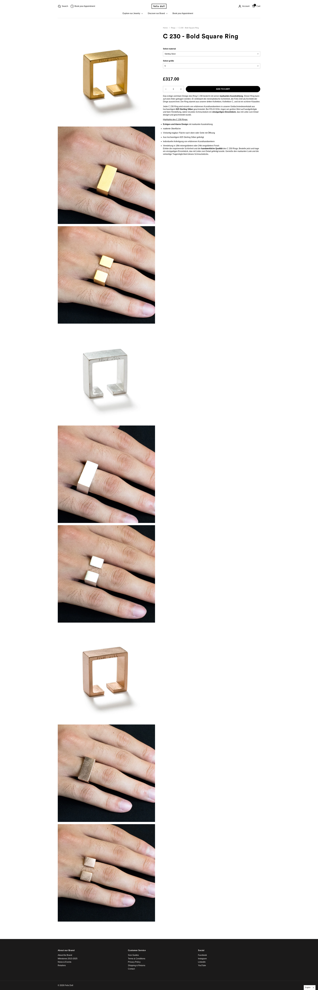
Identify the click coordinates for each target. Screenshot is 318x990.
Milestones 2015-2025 (67, 959)
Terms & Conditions (136, 959)
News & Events (64, 962)
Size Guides (133, 955)
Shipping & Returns (136, 965)
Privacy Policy (134, 962)
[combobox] (310, 987)
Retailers (62, 965)
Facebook (202, 955)
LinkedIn (202, 962)
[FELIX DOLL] (159, 6)
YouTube (202, 965)
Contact (131, 969)
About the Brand (65, 955)
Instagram (202, 959)
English (307, 987)
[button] (63, 6)
